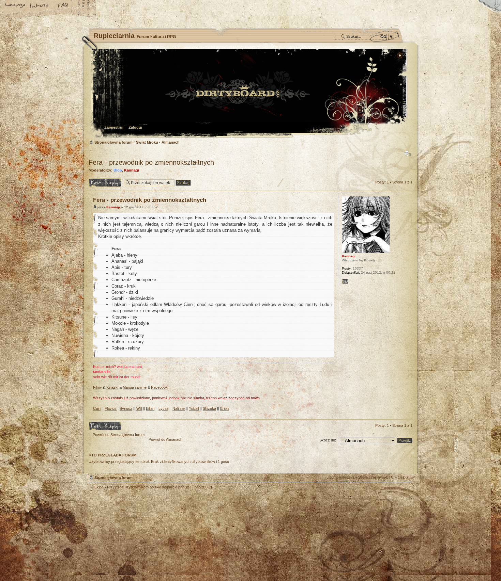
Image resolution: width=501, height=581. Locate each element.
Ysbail (194, 408)
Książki (112, 387)
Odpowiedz (98, 180)
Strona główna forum (249, 94)
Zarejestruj (113, 127)
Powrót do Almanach (165, 439)
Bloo (117, 170)
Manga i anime (135, 387)
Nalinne (178, 408)
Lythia (163, 408)
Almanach (171, 142)
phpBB (165, 532)
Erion (224, 408)
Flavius (111, 408)
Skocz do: (327, 440)
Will (139, 408)
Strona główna (15, 6)
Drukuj (407, 153)
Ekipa (99, 487)
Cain (97, 408)
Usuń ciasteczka (340, 477)
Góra (407, 414)
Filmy (97, 387)
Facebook (159, 387)
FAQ (63, 6)
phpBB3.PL (204, 487)
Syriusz (126, 408)
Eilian (150, 408)
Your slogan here (196, 533)
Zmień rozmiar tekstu (39, 6)
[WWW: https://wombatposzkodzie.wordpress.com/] (345, 281)
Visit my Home (392, 552)
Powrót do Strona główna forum (119, 435)
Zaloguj (135, 127)
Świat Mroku (147, 142)
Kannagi (131, 170)
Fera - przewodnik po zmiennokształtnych (151, 162)
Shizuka (209, 408)
